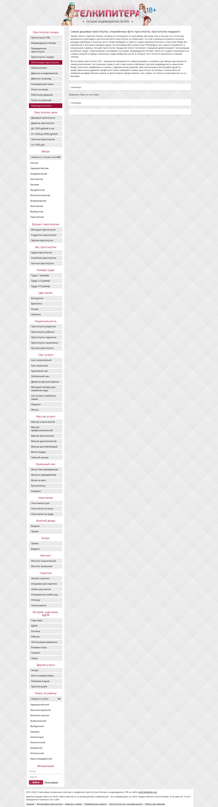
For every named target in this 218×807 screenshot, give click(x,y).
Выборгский (37, 726)
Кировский (36, 747)
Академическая (38, 173)
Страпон (35, 652)
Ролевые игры (39, 647)
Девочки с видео (73, 804)
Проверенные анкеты (95, 804)
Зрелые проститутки (42, 240)
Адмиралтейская (39, 168)
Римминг (36, 491)
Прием (34, 531)
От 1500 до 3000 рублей (44, 133)
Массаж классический (43, 421)
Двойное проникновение (45, 381)
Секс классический (41, 360)
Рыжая (34, 308)
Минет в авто (38, 480)
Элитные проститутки (43, 139)
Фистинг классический (43, 560)
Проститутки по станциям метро (125, 804)
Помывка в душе (40, 681)
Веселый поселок (39, 715)
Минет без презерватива (44, 469)
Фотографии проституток (49, 804)
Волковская (36, 205)
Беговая (34, 184)
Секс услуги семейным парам (43, 397)
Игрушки (36, 404)
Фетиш (35, 409)
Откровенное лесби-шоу (44, 594)
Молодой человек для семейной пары (43, 389)
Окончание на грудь (42, 513)
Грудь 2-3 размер (40, 280)
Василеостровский (40, 709)
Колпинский (37, 753)
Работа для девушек (42, 94)
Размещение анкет (41, 105)
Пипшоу (35, 599)
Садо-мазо (36, 620)
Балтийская (36, 178)
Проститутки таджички (43, 337)
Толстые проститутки (42, 263)
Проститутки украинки (43, 326)
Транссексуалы (39, 686)
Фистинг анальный (41, 566)
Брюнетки (36, 303)
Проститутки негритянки (44, 342)
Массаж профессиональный (42, 429)
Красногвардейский (41, 758)
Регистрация (51, 782)
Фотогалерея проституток (45, 62)
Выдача (35, 525)
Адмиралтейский (39, 704)
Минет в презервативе (43, 474)
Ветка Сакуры (38, 451)
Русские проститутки (42, 348)
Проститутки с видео (42, 56)
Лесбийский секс (40, 376)
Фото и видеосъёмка (42, 675)
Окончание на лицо (42, 508)
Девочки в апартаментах (44, 73)
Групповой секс (39, 370)
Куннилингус (38, 485)
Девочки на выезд (41, 78)
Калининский (37, 742)
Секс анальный (39, 365)
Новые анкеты (39, 67)
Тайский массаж (39, 457)
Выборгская (36, 211)
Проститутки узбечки (42, 331)
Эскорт (34, 670)
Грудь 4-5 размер (40, 286)
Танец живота (38, 605)
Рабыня (35, 636)
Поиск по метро (39, 89)
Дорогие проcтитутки (42, 123)
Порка (34, 658)
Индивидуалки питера (43, 42)
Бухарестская (37, 189)
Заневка (34, 731)
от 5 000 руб (37, 144)
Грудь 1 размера (40, 275)
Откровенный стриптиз (44, 583)
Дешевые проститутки (43, 117)
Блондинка (37, 298)
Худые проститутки (41, 252)
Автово (34, 162)
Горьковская (37, 216)
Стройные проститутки (43, 257)
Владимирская (38, 200)
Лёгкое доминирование (44, 641)
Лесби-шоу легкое (41, 589)
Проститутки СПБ (40, 37)
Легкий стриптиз (40, 578)
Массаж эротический (42, 435)
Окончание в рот (40, 503)
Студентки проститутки (44, 234)
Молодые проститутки (43, 229)
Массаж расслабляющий (44, 446)
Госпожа (35, 631)
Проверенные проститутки (38, 50)
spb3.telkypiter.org (147, 792)
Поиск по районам (41, 100)
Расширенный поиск (42, 84)
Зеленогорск (37, 736)
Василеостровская (40, 195)
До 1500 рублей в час (42, 128)
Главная (30, 804)
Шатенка (36, 314)
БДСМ (34, 625)
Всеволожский (38, 720)
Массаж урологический (44, 441)
